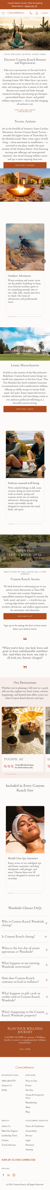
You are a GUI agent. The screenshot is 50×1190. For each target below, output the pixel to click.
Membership (31, 1102)
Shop (28, 1107)
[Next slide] (43, 261)
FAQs (4, 1090)
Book (45, 13)
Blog (28, 1112)
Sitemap (29, 1149)
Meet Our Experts (10, 1131)
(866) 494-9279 (9, 1081)
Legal (28, 1140)
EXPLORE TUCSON (25, 165)
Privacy (29, 1135)
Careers (5, 1140)
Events (28, 1085)
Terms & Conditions (35, 1126)
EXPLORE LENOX (25, 409)
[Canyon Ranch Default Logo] (16, 13)
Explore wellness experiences (24, 111)
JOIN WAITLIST (25, 616)
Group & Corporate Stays (35, 1096)
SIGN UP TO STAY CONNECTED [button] (19, 1160)
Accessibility (31, 1131)
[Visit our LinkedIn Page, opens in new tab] (8, 1175)
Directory (30, 1145)
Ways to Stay (31, 1081)
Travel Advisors (9, 1145)
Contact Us (7, 1085)
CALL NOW (25, 1049)
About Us (6, 1126)
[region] (25, 270)
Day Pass (29, 1090)
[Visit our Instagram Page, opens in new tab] (13, 1175)
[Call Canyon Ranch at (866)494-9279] (31, 13)
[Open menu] (3, 13)
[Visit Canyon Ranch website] (25, 1067)
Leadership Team (9, 1135)
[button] (37, 13)
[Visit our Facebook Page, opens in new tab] (3, 1175)
